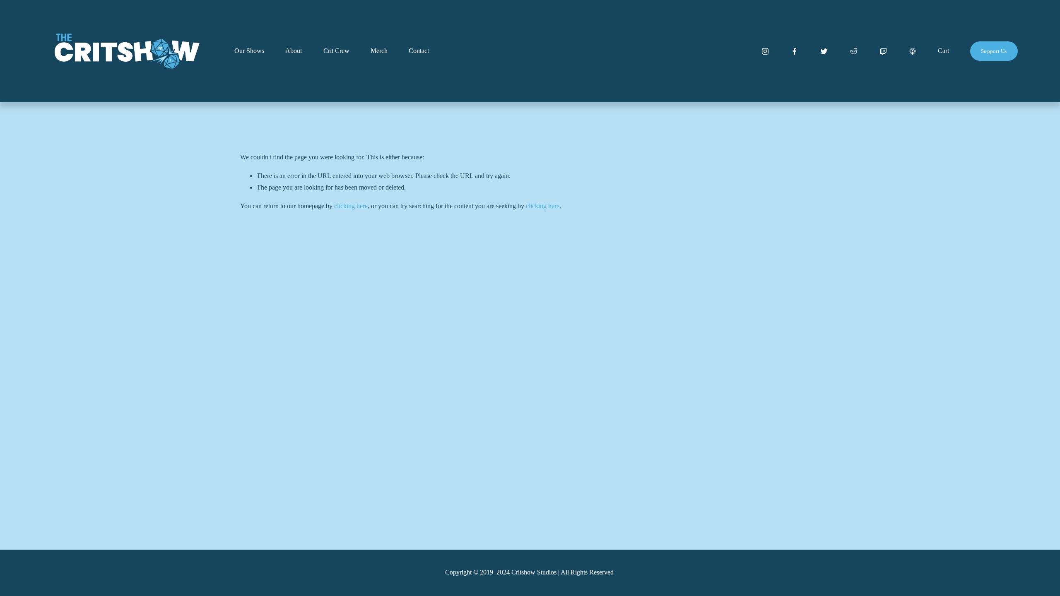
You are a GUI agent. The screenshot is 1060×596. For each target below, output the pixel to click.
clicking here (351, 205)
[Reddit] (854, 51)
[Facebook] (794, 51)
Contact (419, 50)
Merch (379, 50)
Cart (943, 50)
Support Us (994, 51)
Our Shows (249, 50)
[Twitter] (824, 51)
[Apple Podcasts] (912, 51)
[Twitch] (883, 51)
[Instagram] (765, 51)
